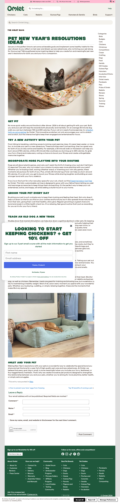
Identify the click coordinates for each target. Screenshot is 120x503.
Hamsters (102, 71)
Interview (102, 77)
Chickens (102, 44)
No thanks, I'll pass (38, 272)
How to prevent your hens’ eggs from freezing (27, 388)
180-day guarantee (85, 1)
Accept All (79, 500)
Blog (47, 468)
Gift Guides (103, 66)
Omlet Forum (51, 465)
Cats (101, 42)
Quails (101, 473)
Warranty (31, 476)
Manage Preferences (108, 500)
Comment (13, 401)
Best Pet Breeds (67, 461)
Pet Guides (83, 461)
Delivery (31, 471)
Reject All (91, 500)
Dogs (101, 58)
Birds (101, 36)
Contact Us (32, 465)
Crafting (102, 55)
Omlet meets (104, 79)
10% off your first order (65, 1)
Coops (101, 52)
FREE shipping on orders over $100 (42, 1)
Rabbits (102, 90)
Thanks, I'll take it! (38, 265)
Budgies (102, 39)
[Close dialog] (71, 225)
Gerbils (101, 63)
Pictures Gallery (52, 476)
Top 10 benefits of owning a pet (80, 388)
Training (102, 104)
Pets (31, 382)
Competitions (104, 50)
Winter (101, 106)
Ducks (65, 473)
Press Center (14, 473)
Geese (65, 476)
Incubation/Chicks (106, 74)
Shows (101, 95)
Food (101, 61)
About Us (13, 465)
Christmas (103, 47)
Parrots (66, 481)
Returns (30, 473)
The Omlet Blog (16, 30)
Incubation (85, 489)
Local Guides (51, 484)
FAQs (30, 468)
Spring (101, 98)
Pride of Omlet (104, 87)
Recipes (102, 93)
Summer (102, 101)
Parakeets (103, 82)
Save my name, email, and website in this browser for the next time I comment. (43, 420)
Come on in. (32, 494)
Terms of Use (66, 495)
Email (11, 414)
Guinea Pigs (103, 69)
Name (11, 408)
